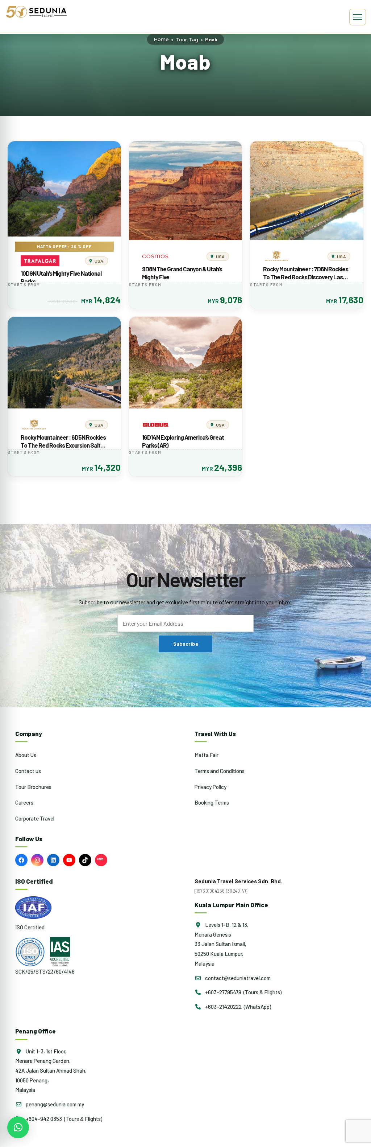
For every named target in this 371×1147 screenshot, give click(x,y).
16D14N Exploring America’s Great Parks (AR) (183, 441)
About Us (25, 755)
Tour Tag (187, 39)
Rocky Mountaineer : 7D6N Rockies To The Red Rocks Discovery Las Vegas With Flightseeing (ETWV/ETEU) (305, 273)
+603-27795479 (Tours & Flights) (243, 992)
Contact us (28, 771)
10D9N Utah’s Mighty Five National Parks (61, 277)
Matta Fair (206, 755)
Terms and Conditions (220, 771)
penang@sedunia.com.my (54, 1104)
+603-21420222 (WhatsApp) (237, 1006)
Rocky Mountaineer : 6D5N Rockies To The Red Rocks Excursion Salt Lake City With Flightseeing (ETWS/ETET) (63, 441)
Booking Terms (212, 802)
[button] (18, 1127)
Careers (24, 802)
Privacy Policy (210, 787)
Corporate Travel (34, 818)
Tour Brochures (33, 787)
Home (161, 39)
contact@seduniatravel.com (237, 978)
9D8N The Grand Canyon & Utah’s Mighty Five (182, 272)
